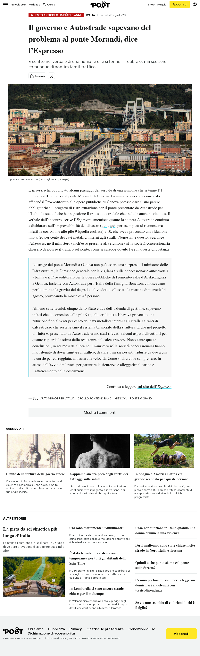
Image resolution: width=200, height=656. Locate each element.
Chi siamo (36, 629)
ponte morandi (141, 398)
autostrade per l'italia (57, 398)
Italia (90, 15)
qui (104, 225)
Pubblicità (56, 629)
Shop (151, 4)
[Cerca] (44, 4)
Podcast (34, 4)
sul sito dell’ (154, 386)
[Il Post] (100, 4)
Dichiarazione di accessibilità (51, 633)
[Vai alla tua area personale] (195, 4)
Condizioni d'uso (142, 629)
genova (121, 398)
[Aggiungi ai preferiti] (51, 76)
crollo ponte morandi (95, 398)
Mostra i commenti (100, 412)
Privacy (76, 629)
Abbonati (180, 4)
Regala (161, 4)
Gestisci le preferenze (105, 629)
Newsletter (18, 4)
